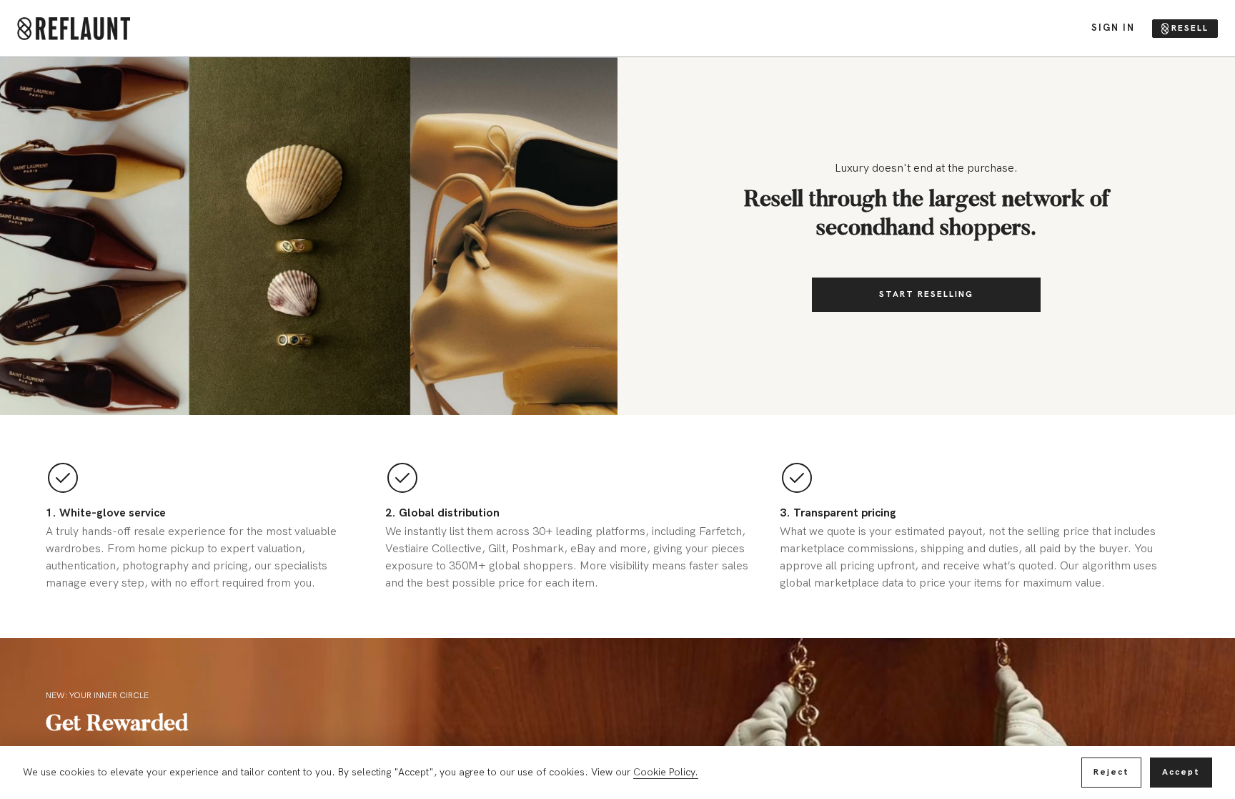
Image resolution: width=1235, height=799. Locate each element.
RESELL (1190, 28)
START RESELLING (926, 294)
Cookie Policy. (665, 772)
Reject (1111, 772)
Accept (1181, 772)
